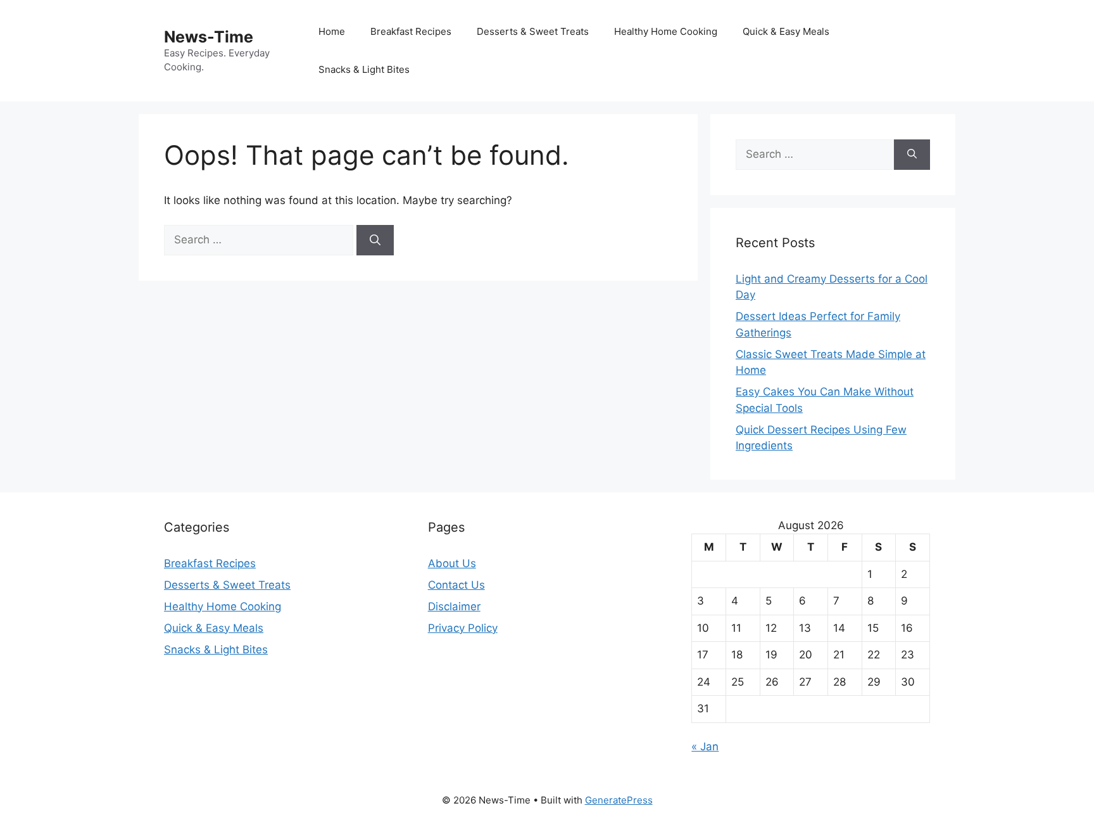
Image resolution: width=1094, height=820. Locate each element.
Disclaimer (454, 606)
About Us (452, 563)
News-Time (208, 36)
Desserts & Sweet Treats (533, 31)
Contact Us (456, 585)
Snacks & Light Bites (364, 69)
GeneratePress (619, 800)
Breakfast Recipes (410, 31)
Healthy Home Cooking (665, 31)
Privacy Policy (463, 628)
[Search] (375, 240)
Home (331, 31)
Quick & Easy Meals (786, 31)
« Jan (705, 746)
